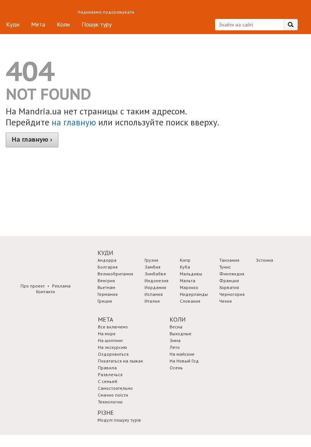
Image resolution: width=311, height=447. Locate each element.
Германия (107, 294)
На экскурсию (112, 347)
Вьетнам (106, 287)
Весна (176, 327)
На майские (182, 354)
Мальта (187, 280)
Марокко (189, 287)
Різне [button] (105, 412)
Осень (176, 367)
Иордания (155, 287)
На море (107, 333)
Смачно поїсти (113, 395)
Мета (38, 24)
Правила (107, 367)
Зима (175, 340)
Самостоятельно (115, 388)
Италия (152, 301)
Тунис (225, 267)
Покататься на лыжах (120, 361)
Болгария (107, 267)
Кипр (185, 260)
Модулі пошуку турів (119, 420)
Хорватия (229, 287)
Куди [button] (105, 252)
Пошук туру (97, 24)
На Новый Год (184, 361)
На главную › (32, 139)
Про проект (32, 286)
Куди (12, 24)
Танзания (229, 260)
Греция (104, 301)
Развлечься (110, 374)
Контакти (45, 291)
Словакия (190, 301)
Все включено (113, 327)
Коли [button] (177, 319)
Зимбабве (155, 274)
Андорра (106, 260)
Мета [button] (105, 319)
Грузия (151, 260)
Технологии (110, 402)
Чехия (225, 301)
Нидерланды (194, 294)
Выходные (181, 333)
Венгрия (106, 280)
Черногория (232, 294)
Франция (229, 280)
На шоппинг (110, 340)
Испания (154, 294)
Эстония (264, 260)
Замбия (152, 267)
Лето (175, 347)
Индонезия (156, 280)
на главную (74, 122)
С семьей (107, 381)
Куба (185, 267)
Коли (63, 24)
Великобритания (115, 274)
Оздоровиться (113, 354)
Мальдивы (191, 274)
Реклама (61, 286)
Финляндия (231, 274)
